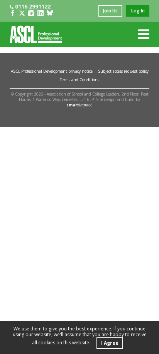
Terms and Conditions (79, 79)
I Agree (109, 343)
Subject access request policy (123, 71)
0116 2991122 (33, 6)
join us (110, 10)
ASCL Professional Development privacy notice (52, 71)
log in (138, 10)
